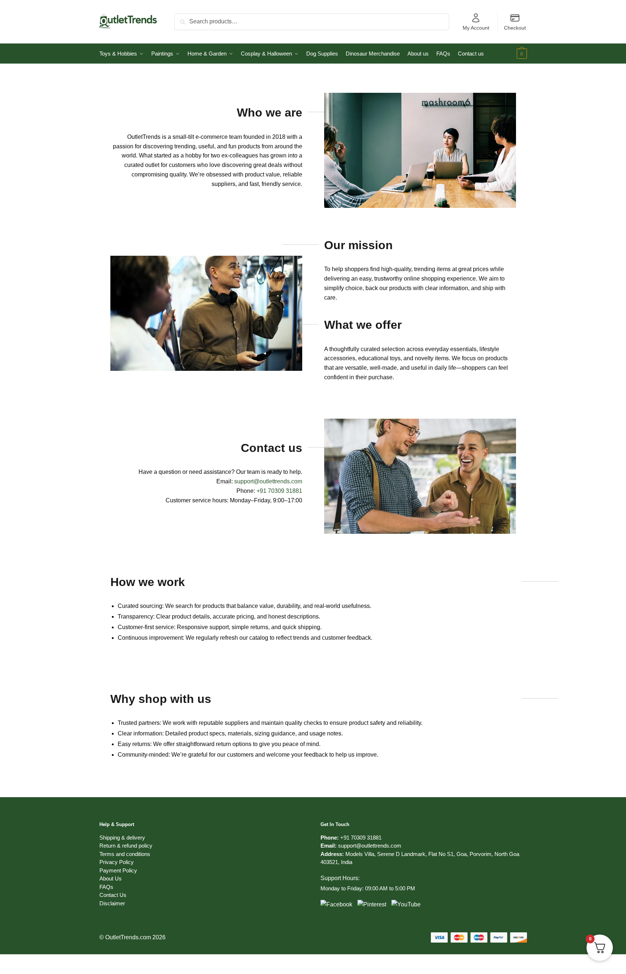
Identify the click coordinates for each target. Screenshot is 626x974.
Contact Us (112, 895)
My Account (476, 28)
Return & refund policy (125, 845)
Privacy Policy (116, 862)
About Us (110, 878)
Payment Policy (118, 870)
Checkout (515, 28)
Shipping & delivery (122, 837)
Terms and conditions (124, 854)
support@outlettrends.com (369, 845)
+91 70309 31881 (279, 491)
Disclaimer (112, 903)
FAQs (106, 887)
